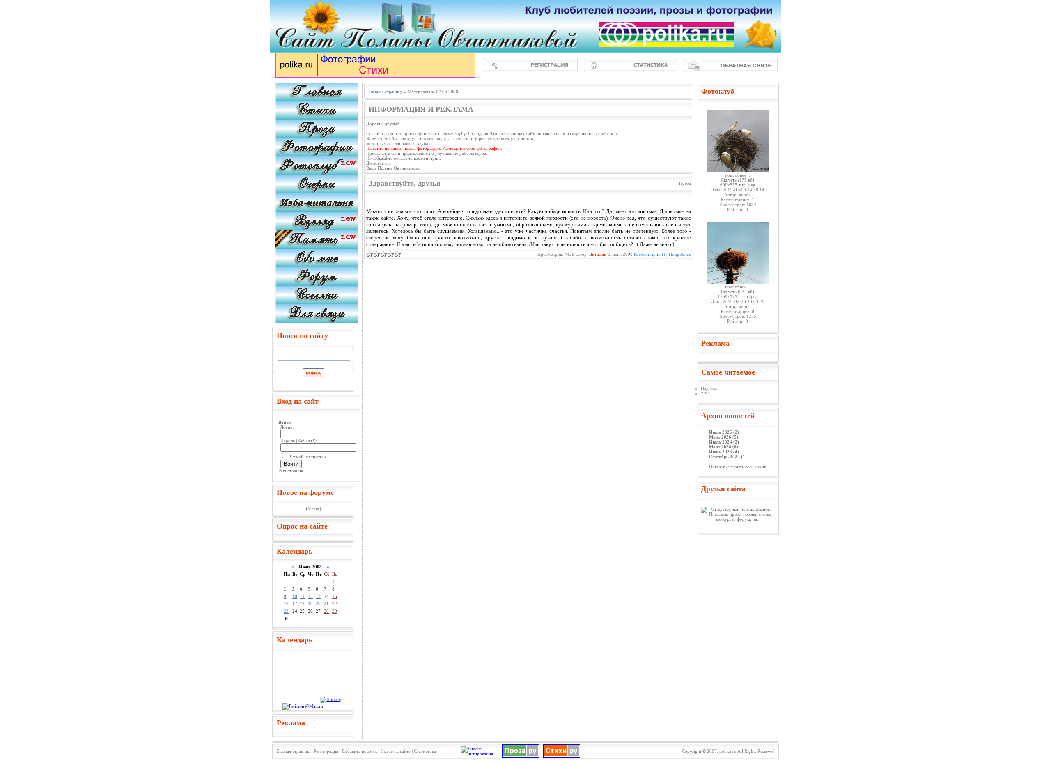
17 (294, 603)
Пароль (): (298, 440)
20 (318, 603)
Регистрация (290, 470)
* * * (706, 393)
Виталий (597, 254)
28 (326, 611)
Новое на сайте (396, 751)
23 (286, 611)
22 (334, 603)
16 (286, 603)
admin (745, 194)
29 (334, 611)
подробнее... (737, 174)
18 (302, 603)
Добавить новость (359, 751)
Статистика (425, 751)
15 (334, 596)
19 (310, 603)
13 (318, 596)
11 (302, 596)
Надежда (709, 388)
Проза (685, 183)
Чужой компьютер (307, 456)
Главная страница (293, 751)
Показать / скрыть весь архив (737, 466)
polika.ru (728, 751)
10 (294, 596)
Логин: (287, 427)
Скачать (729, 179)
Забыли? (306, 440)
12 (310, 596)
